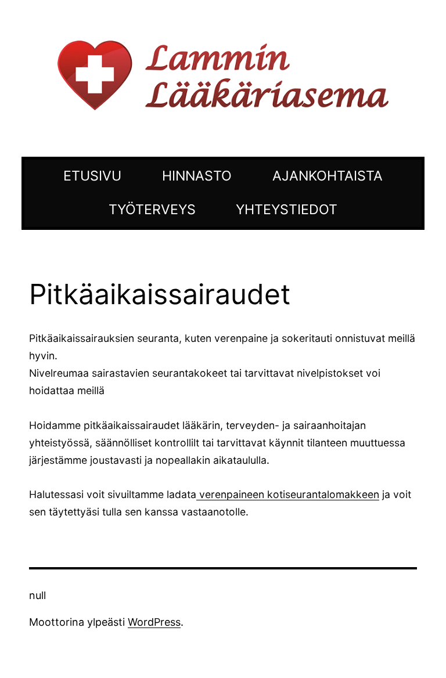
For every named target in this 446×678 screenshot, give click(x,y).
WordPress (154, 622)
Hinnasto (197, 176)
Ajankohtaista (327, 176)
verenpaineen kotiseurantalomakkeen (287, 494)
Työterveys (152, 209)
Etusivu (92, 176)
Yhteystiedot (286, 209)
